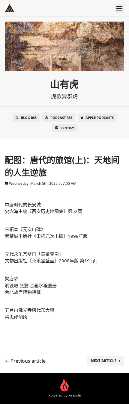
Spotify (67, 128)
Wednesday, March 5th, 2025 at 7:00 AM (42, 183)
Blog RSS (29, 117)
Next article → (106, 360)
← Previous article (25, 361)
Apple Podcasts (100, 117)
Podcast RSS (61, 117)
